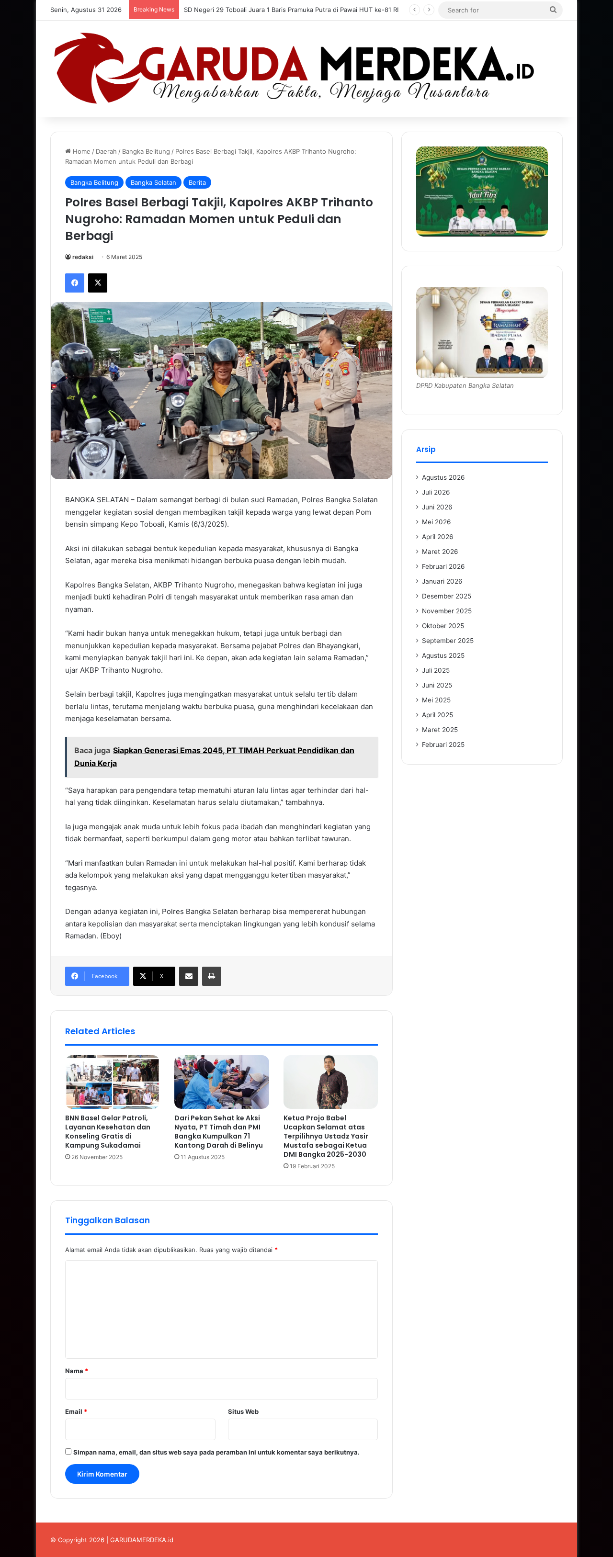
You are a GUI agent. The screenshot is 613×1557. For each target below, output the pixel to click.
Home (81, 151)
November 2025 (447, 611)
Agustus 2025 (443, 655)
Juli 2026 (436, 492)
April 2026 (438, 537)
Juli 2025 (436, 670)
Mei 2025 (436, 700)
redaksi (82, 256)
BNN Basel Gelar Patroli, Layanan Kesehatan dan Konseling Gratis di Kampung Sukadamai (107, 1131)
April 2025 (437, 715)
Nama (76, 1371)
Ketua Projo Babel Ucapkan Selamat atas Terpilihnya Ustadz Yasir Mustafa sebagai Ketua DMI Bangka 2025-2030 (326, 1136)
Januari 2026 (442, 581)
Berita (197, 182)
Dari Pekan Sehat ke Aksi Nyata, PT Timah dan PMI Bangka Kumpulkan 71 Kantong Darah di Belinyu (219, 1131)
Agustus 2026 (443, 477)
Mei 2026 (436, 522)
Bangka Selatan (153, 182)
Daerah (106, 151)
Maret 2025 (440, 729)
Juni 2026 (437, 507)
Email (76, 1411)
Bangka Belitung (146, 151)
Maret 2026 (440, 551)
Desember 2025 (446, 596)
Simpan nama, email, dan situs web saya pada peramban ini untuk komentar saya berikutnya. (216, 1452)
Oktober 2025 (443, 626)
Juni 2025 (437, 685)
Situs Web (243, 1411)
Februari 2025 (443, 744)
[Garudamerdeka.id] (306, 69)
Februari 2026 (443, 566)
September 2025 (448, 640)
